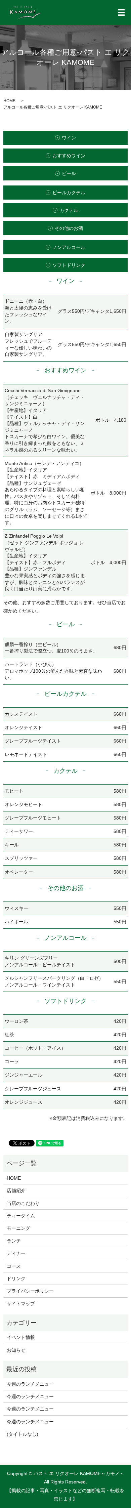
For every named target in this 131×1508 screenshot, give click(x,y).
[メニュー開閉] (121, 12)
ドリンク (16, 1278)
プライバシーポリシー (30, 1291)
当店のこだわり (23, 1203)
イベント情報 (21, 1337)
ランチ (14, 1241)
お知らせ (16, 1350)
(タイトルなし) (22, 1434)
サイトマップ (21, 1303)
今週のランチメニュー (30, 1384)
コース (14, 1266)
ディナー (16, 1253)
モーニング (18, 1228)
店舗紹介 (16, 1190)
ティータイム (21, 1215)
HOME (9, 100)
